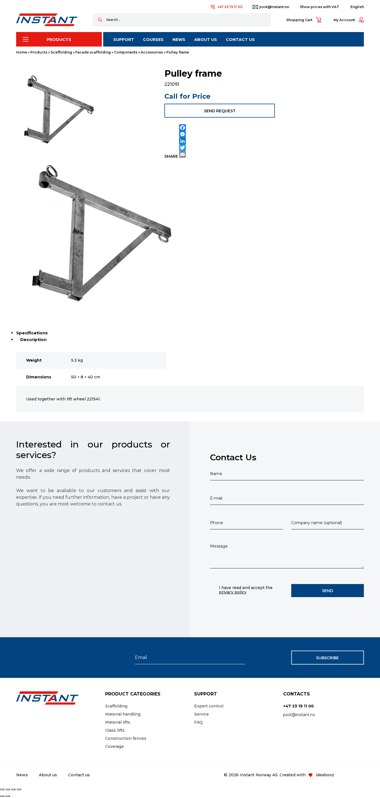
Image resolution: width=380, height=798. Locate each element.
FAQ (198, 722)
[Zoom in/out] (2, 789)
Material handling (122, 714)
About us (205, 39)
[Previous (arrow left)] (2, 796)
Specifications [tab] (32, 332)
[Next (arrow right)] (8, 796)
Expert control (208, 706)
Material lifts (117, 722)
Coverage (114, 746)
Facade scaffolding (93, 52)
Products (59, 39)
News (178, 39)
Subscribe (327, 657)
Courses (153, 39)
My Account (344, 20)
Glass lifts (115, 730)
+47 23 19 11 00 (230, 7)
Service (201, 714)
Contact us (240, 39)
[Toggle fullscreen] (8, 789)
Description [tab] (33, 339)
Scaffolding (61, 52)
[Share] (13, 789)
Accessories (152, 52)
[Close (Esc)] (19, 789)
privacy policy (232, 592)
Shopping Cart (299, 20)
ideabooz (325, 774)
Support (123, 39)
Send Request (220, 110)
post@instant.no (274, 7)
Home (21, 52)
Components (125, 52)
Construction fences (125, 738)
